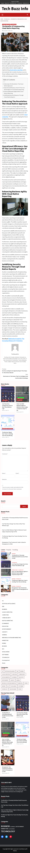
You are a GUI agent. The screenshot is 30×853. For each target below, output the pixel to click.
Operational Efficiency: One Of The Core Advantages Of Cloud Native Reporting (14, 88)
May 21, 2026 (5, 410)
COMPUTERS (5, 615)
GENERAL (4, 634)
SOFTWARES (5, 654)
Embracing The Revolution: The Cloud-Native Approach (14, 84)
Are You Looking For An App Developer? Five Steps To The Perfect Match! (14, 370)
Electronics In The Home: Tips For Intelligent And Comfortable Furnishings (15, 376)
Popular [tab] (8, 550)
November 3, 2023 (6, 30)
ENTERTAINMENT (6, 629)
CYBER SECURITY (20, 398)
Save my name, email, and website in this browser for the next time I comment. (12, 488)
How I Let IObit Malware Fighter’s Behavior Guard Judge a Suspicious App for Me (22, 407)
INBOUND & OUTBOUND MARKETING (11, 637)
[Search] (27, 14)
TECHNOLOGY (13, 24)
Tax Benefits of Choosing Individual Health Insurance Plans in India (15, 518)
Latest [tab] (3, 550)
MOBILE (4, 643)
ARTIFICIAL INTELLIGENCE (8, 603)
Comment (5, 454)
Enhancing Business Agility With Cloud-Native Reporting (14, 92)
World (3, 663)
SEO (3, 649)
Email (17, 473)
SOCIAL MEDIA (5, 651)
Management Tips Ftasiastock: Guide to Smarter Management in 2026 (14, 543)
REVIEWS (4, 646)
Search (3, 501)
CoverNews (21, 849)
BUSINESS (4, 428)
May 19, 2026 (20, 412)
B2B (3, 606)
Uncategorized (5, 660)
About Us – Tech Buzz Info (10, 3)
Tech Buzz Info (15, 8)
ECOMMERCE (5, 623)
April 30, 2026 (5, 773)
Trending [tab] (15, 550)
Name (4, 473)
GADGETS (4, 632)
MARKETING (5, 640)
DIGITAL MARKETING (7, 620)
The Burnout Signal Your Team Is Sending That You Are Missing (7, 434)
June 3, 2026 (5, 718)
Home (2, 3)
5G (3, 600)
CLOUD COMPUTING (6, 24)
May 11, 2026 (5, 437)
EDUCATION (5, 626)
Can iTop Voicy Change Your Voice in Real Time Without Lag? (13, 524)
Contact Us (19, 3)
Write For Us (26, 3)
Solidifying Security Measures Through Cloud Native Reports (13, 96)
